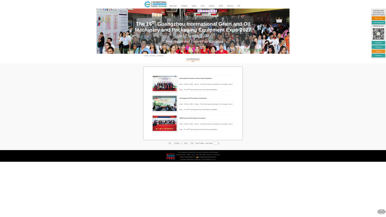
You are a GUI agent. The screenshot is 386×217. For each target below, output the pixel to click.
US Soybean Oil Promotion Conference (193, 98)
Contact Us (378, 47)
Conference (160, 55)
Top (170, 143)
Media (221, 6)
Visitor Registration (378, 22)
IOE (197, 154)
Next (185, 143)
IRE (200, 154)
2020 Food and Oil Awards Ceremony (192, 118)
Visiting (194, 6)
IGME (204, 154)
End (192, 143)
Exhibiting (184, 6)
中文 (239, 6)
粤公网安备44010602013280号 (207, 157)
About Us (230, 6)
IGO (193, 154)
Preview (177, 143)
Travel (203, 6)
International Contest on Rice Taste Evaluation (195, 78)
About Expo (173, 6)
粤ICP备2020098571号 (188, 157)
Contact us (217, 154)
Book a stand (378, 18)
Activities (212, 6)
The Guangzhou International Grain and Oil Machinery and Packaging (198, 152)
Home (146, 55)
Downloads (378, 43)
